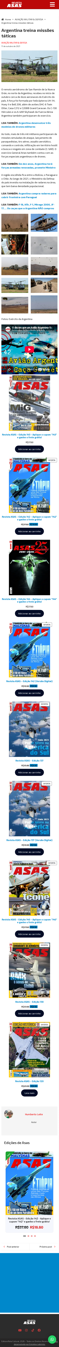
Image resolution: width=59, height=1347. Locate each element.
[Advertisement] (29, 1283)
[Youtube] (20, 1330)
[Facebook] (39, 1330)
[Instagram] (26, 1330)
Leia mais (29, 1093)
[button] (41, 4)
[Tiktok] (33, 1330)
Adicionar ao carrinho (29, 449)
